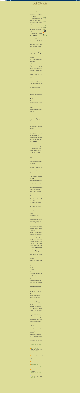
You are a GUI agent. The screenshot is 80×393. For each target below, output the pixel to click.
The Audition (45, 25)
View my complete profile (46, 35)
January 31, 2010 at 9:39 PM (35, 348)
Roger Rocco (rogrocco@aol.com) (46, 32)
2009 (44, 27)
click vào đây (32, 376)
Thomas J (32, 348)
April (45, 22)
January (45, 24)
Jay (31, 354)
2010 (44, 21)
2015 (44, 17)
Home (36, 388)
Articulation (45, 26)
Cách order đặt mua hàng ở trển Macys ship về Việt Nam (36, 372)
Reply (31, 359)
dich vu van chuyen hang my (38, 366)
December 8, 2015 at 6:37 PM (35, 364)
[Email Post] (41, 344)
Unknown (32, 364)
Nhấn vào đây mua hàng (33, 377)
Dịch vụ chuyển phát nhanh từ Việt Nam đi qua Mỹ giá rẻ (36, 369)
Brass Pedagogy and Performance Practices (40, 3)
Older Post (41, 388)
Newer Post (31, 388)
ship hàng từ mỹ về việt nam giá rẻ (37, 365)
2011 (44, 20)
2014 (44, 18)
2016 (44, 16)
